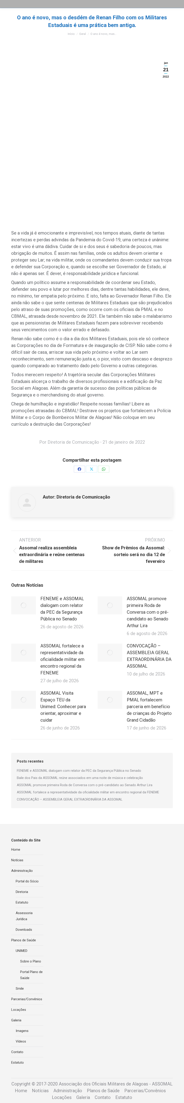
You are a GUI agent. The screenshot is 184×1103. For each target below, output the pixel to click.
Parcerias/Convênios (26, 999)
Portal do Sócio (27, 881)
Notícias (17, 860)
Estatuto (22, 902)
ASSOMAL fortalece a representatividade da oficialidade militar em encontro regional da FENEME (62, 659)
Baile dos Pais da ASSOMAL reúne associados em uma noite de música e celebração (80, 778)
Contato (17, 1052)
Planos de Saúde (23, 940)
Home (15, 850)
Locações (18, 1010)
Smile (20, 989)
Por (69, 442)
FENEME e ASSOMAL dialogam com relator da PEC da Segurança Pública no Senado (62, 609)
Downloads (24, 930)
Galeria (16, 1020)
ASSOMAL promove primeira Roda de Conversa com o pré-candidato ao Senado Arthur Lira (148, 612)
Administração (22, 871)
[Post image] (23, 605)
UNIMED (21, 951)
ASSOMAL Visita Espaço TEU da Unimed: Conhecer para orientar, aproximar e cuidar (63, 706)
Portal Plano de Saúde (31, 975)
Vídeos (21, 1041)
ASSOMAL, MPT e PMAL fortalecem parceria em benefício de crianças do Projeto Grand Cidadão (149, 706)
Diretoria (22, 892)
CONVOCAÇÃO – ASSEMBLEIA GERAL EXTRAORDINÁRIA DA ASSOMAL (149, 656)
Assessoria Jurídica (24, 916)
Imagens (22, 1031)
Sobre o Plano (30, 961)
